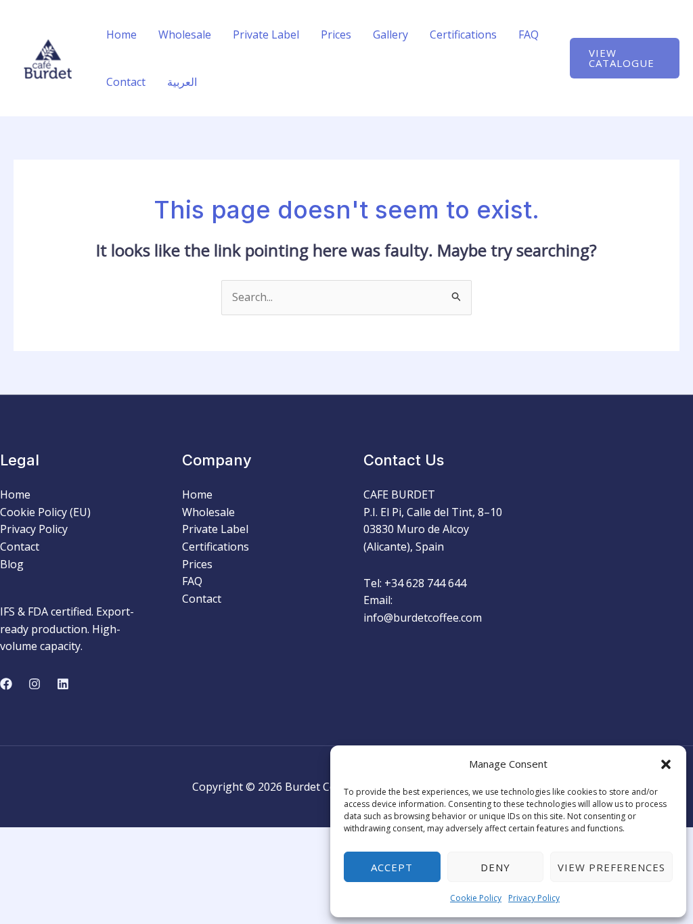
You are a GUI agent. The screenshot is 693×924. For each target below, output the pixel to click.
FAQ (528, 34)
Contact (126, 81)
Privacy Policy (534, 898)
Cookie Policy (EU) (45, 512)
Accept (392, 867)
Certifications (463, 34)
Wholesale (184, 34)
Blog (12, 564)
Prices (336, 34)
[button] (666, 764)
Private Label (266, 34)
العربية (182, 81)
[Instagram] (34, 684)
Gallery (390, 34)
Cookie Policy (475, 898)
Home (121, 34)
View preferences (611, 867)
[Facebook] (6, 684)
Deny (495, 867)
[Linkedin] (63, 684)
